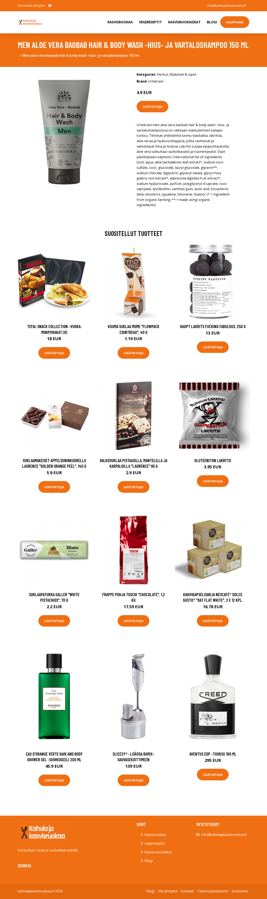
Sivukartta (240, 891)
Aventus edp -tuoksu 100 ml (212, 753)
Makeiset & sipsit (183, 74)
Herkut (162, 74)
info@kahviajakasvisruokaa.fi (226, 6)
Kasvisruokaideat (184, 22)
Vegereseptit (150, 22)
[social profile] (50, 6)
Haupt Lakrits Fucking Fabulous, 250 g (213, 326)
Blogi (212, 22)
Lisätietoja (152, 106)
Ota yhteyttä (167, 891)
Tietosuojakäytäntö (212, 891)
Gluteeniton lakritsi (212, 460)
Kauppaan (234, 22)
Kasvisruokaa (120, 22)
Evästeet (187, 891)
